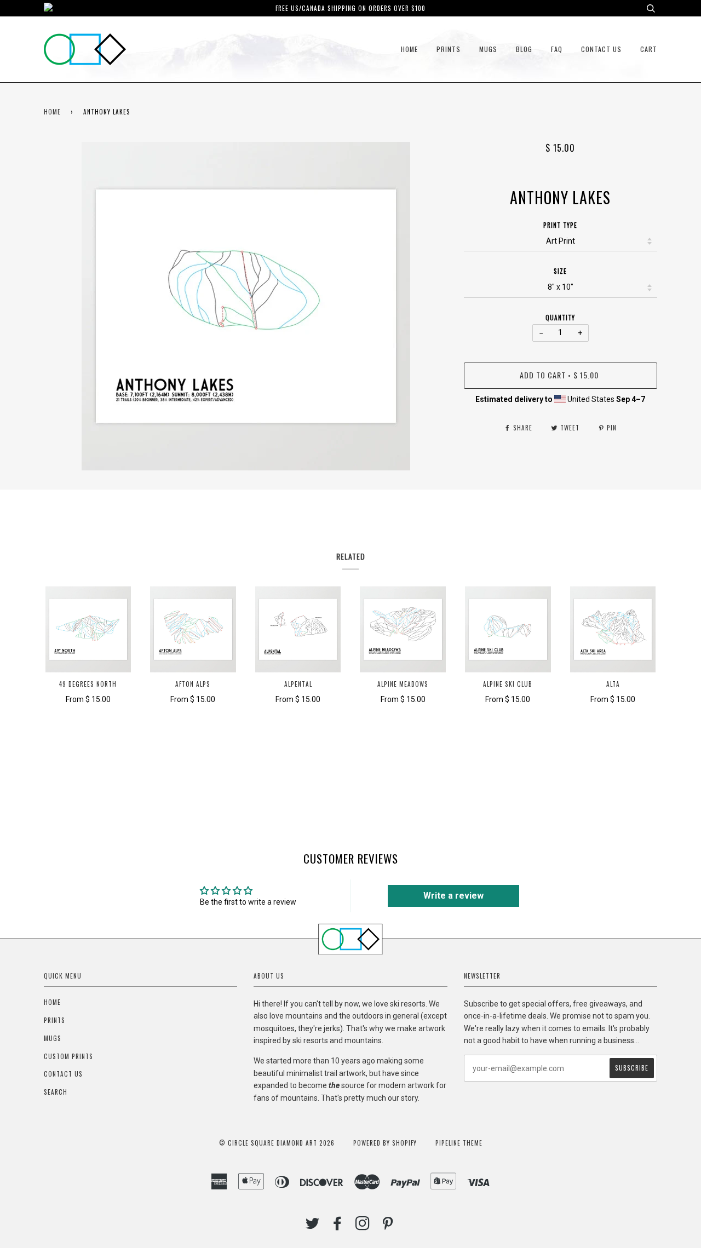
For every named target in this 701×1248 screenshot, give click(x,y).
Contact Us (601, 49)
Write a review (453, 895)
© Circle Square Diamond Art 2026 (277, 1142)
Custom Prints (68, 1056)
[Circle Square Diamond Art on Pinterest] (388, 1226)
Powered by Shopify (385, 1142)
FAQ (556, 49)
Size (560, 271)
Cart (648, 49)
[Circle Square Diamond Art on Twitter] (313, 1226)
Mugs (488, 49)
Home (409, 49)
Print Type (560, 225)
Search (55, 1092)
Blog (524, 49)
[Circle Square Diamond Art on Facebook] (337, 1226)
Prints (448, 49)
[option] (245, 306)
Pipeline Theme (458, 1142)
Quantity (560, 317)
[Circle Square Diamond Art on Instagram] (362, 1226)
